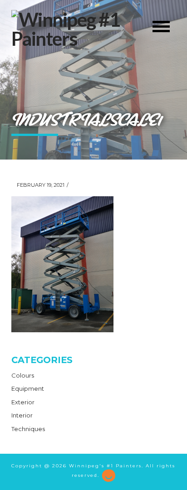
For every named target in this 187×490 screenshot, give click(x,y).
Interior (22, 415)
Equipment (27, 388)
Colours (22, 375)
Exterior (22, 402)
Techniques (28, 428)
